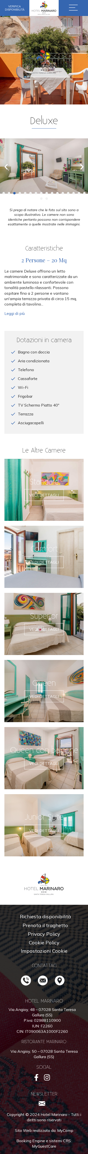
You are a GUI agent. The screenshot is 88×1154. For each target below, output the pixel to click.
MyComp (65, 1130)
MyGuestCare (44, 1146)
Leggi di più (15, 313)
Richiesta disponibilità (45, 916)
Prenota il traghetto (45, 925)
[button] (3, 193)
